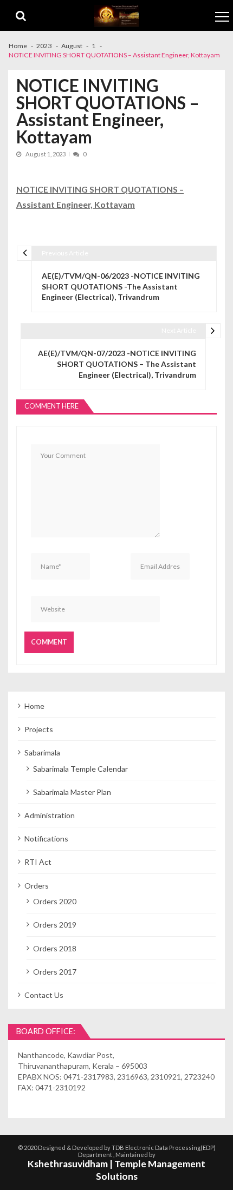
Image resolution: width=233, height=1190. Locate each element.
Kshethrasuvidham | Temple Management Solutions (116, 1170)
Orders (36, 885)
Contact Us (43, 995)
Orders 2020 (54, 901)
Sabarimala (42, 752)
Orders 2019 (54, 924)
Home (34, 706)
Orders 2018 (54, 948)
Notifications (46, 838)
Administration (49, 815)
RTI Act (37, 861)
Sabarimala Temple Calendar (80, 768)
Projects (38, 729)
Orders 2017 (54, 971)
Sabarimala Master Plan (72, 792)
